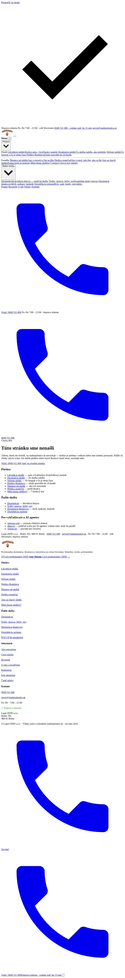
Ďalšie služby (8, 166)
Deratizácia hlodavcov (18, 509)
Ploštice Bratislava (49, 155)
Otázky (27, 186)
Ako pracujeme (8, 649)
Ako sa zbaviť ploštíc (11, 599)
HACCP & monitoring (12, 637)
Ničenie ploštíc (14, 480)
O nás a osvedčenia (10, 665)
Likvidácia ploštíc (32, 152)
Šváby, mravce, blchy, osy (73, 181)
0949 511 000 (53, 534)
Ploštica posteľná (78, 160)
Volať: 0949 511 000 (11, 463)
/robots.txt (12, 528)
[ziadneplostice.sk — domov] (7, 135)
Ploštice (6, 141)
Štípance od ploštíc (32, 160)
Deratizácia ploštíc (82, 152)
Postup (4, 186)
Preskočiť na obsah (10, 2)
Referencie (6, 670)
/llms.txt (11, 526)
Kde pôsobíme (8, 675)
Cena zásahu (7, 654)
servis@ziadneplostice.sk (105, 128)
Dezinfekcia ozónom (58, 184)
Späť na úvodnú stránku (33, 463)
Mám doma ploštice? (54, 163)
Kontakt (35, 186)
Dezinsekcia (24, 181)
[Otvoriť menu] (15, 136)
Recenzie (12, 186)
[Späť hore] (63, 975)
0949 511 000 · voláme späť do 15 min (73, 128)
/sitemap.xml (13, 523)
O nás (20, 186)
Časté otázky (7, 680)
